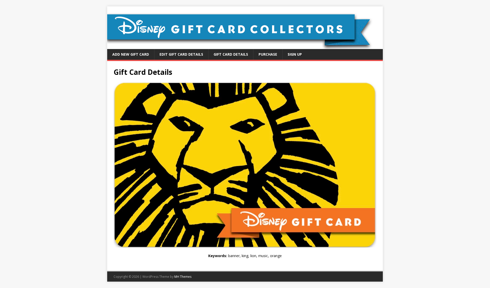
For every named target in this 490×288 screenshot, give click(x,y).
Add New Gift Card (130, 54)
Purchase (268, 54)
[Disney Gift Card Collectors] (245, 46)
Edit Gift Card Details (181, 54)
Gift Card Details (231, 54)
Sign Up (295, 54)
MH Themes (182, 276)
